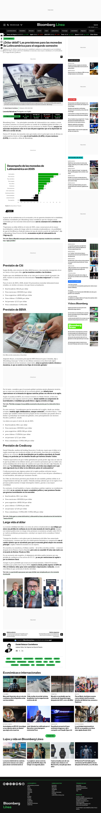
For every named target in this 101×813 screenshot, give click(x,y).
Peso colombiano (24, 665)
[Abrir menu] (4, 25)
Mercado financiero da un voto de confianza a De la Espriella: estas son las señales (14, 698)
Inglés (29, 111)
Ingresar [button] (96, 25)
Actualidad (54, 789)
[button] (61, 57)
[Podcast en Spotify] (23, 784)
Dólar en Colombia (28, 658)
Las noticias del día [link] (11, 30)
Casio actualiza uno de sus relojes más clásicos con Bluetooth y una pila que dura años (61, 764)
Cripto (53, 791)
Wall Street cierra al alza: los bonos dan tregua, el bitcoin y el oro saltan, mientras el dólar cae (78, 164)
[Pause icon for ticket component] (4, 34)
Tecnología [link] (64, 30)
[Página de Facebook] (4, 784)
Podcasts (54, 793)
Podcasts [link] (91, 30)
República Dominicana (32, 803)
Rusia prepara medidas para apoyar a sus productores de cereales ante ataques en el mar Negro (78, 104)
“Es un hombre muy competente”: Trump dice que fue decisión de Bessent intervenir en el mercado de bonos (78, 120)
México (57, 661)
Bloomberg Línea (21, 661)
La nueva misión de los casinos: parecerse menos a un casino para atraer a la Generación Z (13, 763)
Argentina (29, 789)
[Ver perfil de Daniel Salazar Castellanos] (9, 648)
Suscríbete (78, 785)
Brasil (51, 661)
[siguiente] (61, 634)
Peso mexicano (40, 665)
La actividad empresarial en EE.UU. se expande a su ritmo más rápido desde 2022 (85, 728)
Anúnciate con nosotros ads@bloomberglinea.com (82, 800)
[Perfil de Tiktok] (20, 784)
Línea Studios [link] (74, 30)
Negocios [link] (83, 30)
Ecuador (29, 796)
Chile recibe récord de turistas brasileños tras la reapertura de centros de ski (38, 698)
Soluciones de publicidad (82, 805)
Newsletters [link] (22, 30)
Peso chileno (15, 665)
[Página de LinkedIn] (17, 784)
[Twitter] (19, 651)
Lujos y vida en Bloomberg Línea (23, 739)
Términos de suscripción (81, 788)
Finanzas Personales (56, 792)
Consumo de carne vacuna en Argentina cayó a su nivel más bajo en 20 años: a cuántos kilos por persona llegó (17, 635)
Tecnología (78, 789)
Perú (28, 795)
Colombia (39, 661)
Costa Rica (29, 800)
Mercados (31, 661)
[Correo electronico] (17, 651)
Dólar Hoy (54, 788)
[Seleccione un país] (21, 25)
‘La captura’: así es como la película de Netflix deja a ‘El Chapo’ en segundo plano (36, 763)
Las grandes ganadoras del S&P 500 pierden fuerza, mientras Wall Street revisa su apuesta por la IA (77, 247)
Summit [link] (39, 30)
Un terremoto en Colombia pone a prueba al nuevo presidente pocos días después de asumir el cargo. (78, 314)
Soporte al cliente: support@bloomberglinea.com (83, 803)
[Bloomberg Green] (83, 326)
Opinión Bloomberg (74, 281)
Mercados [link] (31, 30)
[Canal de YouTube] (10, 784)
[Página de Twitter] (7, 784)
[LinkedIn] (22, 651)
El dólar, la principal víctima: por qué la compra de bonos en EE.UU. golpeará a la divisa (78, 186)
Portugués (20, 111)
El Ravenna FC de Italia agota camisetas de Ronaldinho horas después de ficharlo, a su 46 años (86, 763)
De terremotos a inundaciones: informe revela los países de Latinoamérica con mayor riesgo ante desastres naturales (78, 333)
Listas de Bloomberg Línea (58, 795)
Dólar (8, 658)
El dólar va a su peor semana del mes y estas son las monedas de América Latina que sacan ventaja (78, 179)
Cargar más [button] (50, 736)
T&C (77, 791)
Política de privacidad (81, 786)
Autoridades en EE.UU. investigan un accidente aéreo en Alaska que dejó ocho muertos (14, 728)
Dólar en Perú (48, 658)
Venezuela (29, 792)
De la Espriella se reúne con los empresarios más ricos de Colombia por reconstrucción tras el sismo (49, 635)
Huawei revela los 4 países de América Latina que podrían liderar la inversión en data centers (78, 66)
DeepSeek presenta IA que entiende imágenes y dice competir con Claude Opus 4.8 (61, 728)
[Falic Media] (88, 27)
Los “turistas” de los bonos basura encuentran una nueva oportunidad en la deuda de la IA (78, 255)
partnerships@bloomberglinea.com (84, 798)
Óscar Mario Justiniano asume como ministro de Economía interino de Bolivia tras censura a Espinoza (86, 699)
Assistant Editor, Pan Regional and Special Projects (29, 647)
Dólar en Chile (39, 658)
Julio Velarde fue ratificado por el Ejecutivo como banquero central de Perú (38, 728)
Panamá (29, 797)
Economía (54, 785)
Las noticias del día (10, 661)
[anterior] (4, 634)
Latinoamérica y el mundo (33, 785)
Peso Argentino (50, 665)
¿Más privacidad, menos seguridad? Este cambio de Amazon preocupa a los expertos (78, 269)
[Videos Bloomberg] (83, 303)
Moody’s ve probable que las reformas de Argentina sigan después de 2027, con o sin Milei (62, 698)
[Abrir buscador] (7, 25)
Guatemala (29, 804)
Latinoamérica (8, 38)
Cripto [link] (46, 30)
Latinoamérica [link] (55, 30)
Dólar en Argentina (17, 658)
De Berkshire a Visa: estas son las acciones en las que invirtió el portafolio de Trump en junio (78, 262)
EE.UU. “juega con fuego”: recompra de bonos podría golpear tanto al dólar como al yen (78, 172)
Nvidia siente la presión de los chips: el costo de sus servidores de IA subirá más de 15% (78, 276)
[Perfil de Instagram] (13, 784)
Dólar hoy (57, 658)
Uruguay (29, 799)
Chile (45, 661)
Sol (33, 665)
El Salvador (30, 802)
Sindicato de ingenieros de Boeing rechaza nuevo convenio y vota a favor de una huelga (78, 110)
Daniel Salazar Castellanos (11, 108)
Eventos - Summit (80, 796)
